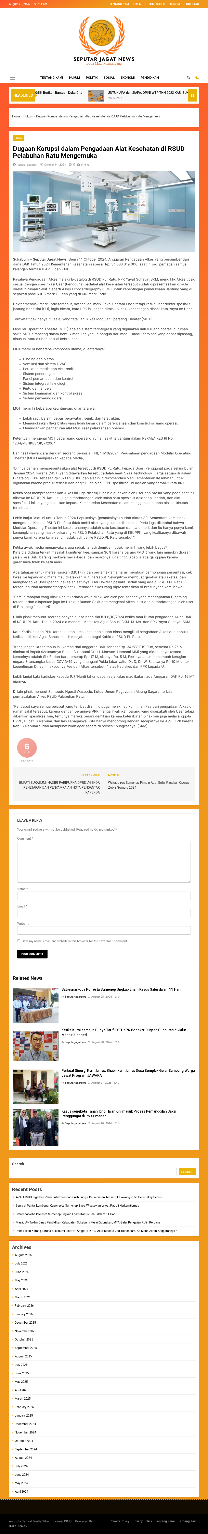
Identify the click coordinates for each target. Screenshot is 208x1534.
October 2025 (24, 1339)
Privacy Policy (119, 1521)
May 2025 (21, 1382)
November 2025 (25, 1331)
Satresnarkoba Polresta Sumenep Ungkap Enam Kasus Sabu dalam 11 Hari (121, 989)
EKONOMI (174, 4)
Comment (25, 838)
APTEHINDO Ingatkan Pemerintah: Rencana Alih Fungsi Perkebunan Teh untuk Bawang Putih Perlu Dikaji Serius (89, 1197)
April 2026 (21, 1289)
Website (23, 924)
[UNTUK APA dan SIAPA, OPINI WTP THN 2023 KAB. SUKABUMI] (65, 98)
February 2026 (24, 1305)
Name (22, 889)
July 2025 (21, 1365)
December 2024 (25, 1424)
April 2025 (21, 1390)
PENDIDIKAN (191, 4)
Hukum (28, 116)
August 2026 (23, 1255)
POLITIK (149, 4)
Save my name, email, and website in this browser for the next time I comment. (75, 941)
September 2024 (26, 1449)
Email (22, 906)
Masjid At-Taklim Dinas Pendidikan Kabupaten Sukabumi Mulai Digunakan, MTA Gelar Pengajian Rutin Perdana (88, 1222)
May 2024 (21, 1483)
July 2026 (21, 1263)
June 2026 (22, 1272)
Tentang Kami (165, 1521)
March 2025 (22, 1398)
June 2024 (22, 1475)
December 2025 (25, 1322)
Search (18, 1164)
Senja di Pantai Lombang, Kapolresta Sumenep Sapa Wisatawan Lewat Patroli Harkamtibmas (77, 1205)
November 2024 (25, 1432)
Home (16, 116)
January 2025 (24, 1415)
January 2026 (24, 1314)
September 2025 (26, 1348)
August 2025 (23, 1356)
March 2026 (22, 1297)
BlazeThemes (18, 1526)
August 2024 (23, 1458)
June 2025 (22, 1373)
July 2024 (21, 1466)
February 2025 (24, 1407)
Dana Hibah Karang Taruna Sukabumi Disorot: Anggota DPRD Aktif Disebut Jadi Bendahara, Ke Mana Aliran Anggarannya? (96, 1231)
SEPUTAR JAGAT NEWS (104, 59)
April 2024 (21, 1491)
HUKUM (137, 4)
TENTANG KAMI (119, 4)
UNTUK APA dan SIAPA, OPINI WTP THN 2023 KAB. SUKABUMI (122, 93)
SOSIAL (161, 4)
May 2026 (21, 1280)
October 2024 (24, 1441)
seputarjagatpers (27, 164)
